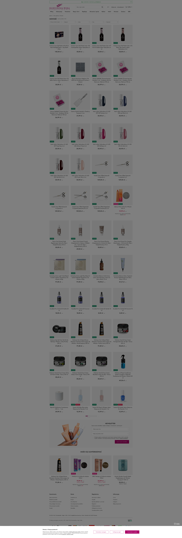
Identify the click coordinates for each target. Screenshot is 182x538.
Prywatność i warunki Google (67, 534)
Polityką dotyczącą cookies (75, 531)
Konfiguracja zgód (117, 532)
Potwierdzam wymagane (101, 532)
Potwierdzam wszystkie (132, 532)
